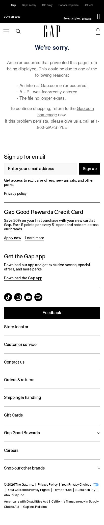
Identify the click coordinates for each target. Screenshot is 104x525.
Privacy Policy (48, 484)
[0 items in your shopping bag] (98, 31)
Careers (11, 450)
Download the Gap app (23, 278)
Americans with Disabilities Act (26, 501)
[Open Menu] (6, 31)
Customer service (20, 344)
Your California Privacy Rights (28, 490)
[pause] (98, 16)
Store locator (16, 326)
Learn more (34, 238)
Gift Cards (13, 415)
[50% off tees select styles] (46, 16)
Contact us (14, 362)
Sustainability (85, 490)
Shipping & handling (22, 397)
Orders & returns (19, 379)
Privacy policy (15, 193)
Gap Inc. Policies (35, 507)
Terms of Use (62, 490)
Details (87, 18)
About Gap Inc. (14, 495)
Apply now (12, 238)
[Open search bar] (18, 31)
